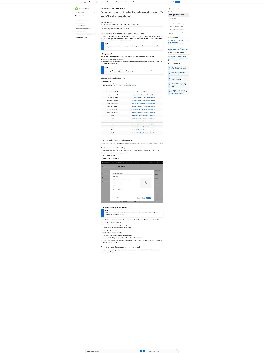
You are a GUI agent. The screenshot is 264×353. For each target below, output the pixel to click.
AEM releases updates (80, 23)
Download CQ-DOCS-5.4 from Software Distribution (143, 118)
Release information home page (82, 20)
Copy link (177, 8)
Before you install (173, 18)
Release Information (108, 22)
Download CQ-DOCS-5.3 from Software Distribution (143, 121)
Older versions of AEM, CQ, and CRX (84, 34)
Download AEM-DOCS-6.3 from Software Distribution (143, 97)
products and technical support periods (149, 46)
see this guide (132, 85)
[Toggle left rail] (95, 5)
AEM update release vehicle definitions (83, 28)
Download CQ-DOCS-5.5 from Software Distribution (143, 115)
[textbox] (85, 12)
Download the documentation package (177, 26)
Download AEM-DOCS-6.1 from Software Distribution (143, 103)
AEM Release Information (119, 8)
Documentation (104, 8)
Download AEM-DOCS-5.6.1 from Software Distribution (143, 109)
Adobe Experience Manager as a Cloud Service (120, 40)
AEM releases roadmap (80, 25)
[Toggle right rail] (168, 5)
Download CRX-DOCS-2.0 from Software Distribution (143, 132)
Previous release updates (81, 31)
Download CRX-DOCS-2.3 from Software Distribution (143, 124)
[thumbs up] (141, 351)
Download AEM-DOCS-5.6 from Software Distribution (143, 112)
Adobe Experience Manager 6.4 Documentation (143, 94)
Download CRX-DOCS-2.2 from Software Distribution (143, 127)
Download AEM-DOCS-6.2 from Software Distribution (143, 100)
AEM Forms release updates (81, 37)
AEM (110, 8)
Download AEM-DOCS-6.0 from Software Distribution (143, 106)
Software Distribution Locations (175, 21)
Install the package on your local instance (177, 29)
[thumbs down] (144, 351)
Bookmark (172, 8)
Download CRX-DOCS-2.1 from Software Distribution (143, 130)
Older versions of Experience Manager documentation (176, 15)
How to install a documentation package (176, 23)
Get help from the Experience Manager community (176, 32)
